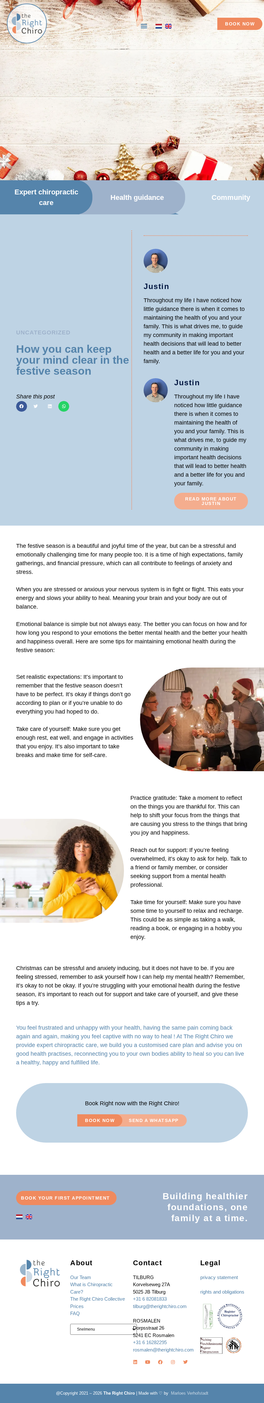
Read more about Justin (211, 501)
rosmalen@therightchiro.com (163, 1349)
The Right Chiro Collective (97, 1299)
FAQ (75, 1313)
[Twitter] (185, 1362)
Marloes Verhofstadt (189, 1393)
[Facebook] (160, 1362)
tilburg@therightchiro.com (160, 1306)
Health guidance (137, 197)
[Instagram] (173, 1362)
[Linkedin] (135, 1362)
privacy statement (219, 1277)
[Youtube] (148, 1362)
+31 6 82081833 (150, 1299)
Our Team (80, 1277)
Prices (77, 1306)
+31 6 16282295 (150, 1342)
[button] (143, 26)
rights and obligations (222, 1292)
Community (231, 197)
